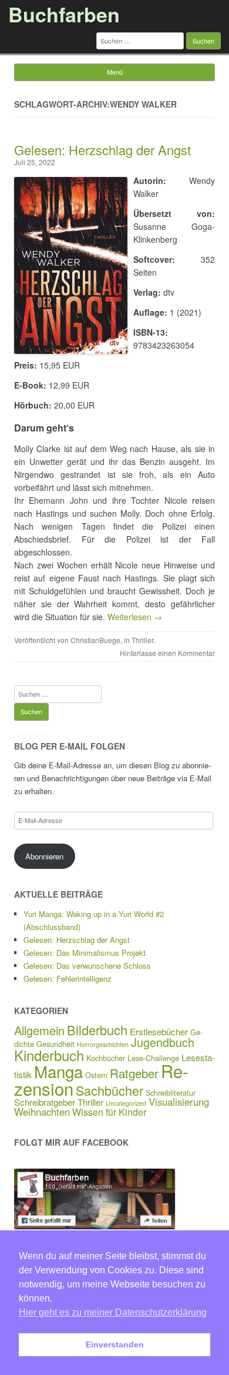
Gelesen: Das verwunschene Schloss (87, 965)
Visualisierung (179, 1102)
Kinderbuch (49, 1055)
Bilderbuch (97, 1030)
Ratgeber (134, 1073)
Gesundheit (55, 1043)
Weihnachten (42, 1112)
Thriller (142, 640)
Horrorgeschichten (103, 1044)
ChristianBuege (95, 640)
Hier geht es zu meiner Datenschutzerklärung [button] (113, 1312)
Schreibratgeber (44, 1102)
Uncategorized (126, 1103)
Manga (58, 1071)
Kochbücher (105, 1057)
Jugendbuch (162, 1042)
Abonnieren (44, 856)
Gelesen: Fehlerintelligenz (67, 978)
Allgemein (39, 1030)
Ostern (96, 1074)
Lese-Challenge (153, 1057)
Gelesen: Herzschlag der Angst (102, 149)
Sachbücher (109, 1090)
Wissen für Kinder (109, 1112)
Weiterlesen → (134, 617)
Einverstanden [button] (115, 1344)
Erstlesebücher (159, 1031)
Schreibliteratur (171, 1092)
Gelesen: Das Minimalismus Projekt (84, 952)
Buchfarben (64, 14)
